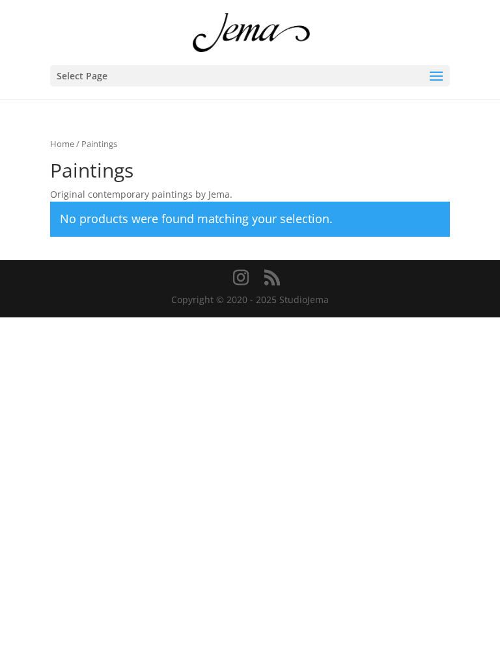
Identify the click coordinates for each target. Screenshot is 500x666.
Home (62, 144)
